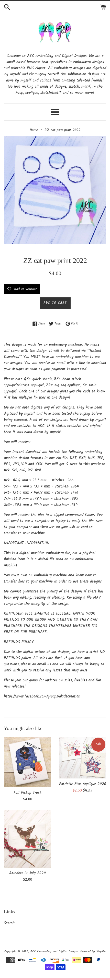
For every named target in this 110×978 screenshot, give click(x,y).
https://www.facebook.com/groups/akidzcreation (42, 696)
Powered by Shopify (93, 951)
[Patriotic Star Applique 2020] (82, 757)
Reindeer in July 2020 (27, 873)
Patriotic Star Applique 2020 (82, 784)
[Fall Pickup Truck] (27, 762)
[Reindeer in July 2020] (27, 838)
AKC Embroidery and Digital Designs (54, 951)
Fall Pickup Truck (27, 793)
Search (9, 923)
